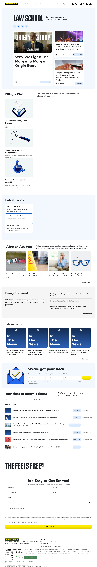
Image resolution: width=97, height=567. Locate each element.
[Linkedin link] (12, 559)
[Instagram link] (12, 557)
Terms (24, 522)
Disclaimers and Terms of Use (40, 566)
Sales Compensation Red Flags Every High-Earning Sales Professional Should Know (40, 440)
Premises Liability (77, 55)
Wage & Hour (76, 439)
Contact (59, 4)
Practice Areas (44, 4)
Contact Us (54, 542)
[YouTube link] (12, 555)
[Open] (64, 4)
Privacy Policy (46, 381)
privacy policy (37, 522)
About (52, 4)
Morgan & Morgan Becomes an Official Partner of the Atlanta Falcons (36, 410)
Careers (49, 542)
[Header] (11, 4)
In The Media (79, 83)
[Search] (6, 400)
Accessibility (44, 546)
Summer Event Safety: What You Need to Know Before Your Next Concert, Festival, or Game (69, 46)
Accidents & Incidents (16, 400)
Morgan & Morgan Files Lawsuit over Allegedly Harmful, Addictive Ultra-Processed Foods (69, 76)
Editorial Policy (57, 546)
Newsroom (28, 400)
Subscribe (86, 378)
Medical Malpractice (75, 425)
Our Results (28, 4)
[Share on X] (18, 26)
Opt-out (50, 546)
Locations (35, 4)
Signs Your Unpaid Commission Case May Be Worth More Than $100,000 (37, 447)
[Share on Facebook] (14, 26)
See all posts (87, 314)
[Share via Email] (26, 26)
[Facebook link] (12, 554)
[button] (48, 190)
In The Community (45, 82)
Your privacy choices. (30, 557)
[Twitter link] (12, 552)
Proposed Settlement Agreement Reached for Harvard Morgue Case (35, 418)
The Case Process (39, 400)
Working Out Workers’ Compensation (15, 151)
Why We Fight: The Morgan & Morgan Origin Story (31, 61)
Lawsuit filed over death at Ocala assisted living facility (31, 432)
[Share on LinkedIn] (22, 26)
